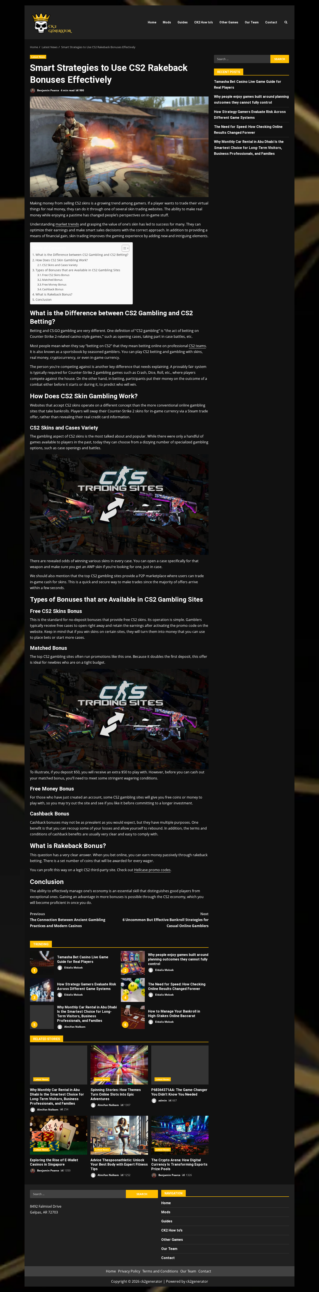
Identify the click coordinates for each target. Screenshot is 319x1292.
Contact (271, 22)
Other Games (228, 22)
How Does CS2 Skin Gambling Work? (62, 260)
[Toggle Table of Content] (123, 248)
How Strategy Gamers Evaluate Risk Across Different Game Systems (42, 990)
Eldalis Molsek (73, 967)
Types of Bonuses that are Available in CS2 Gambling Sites (78, 270)
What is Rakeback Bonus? (54, 294)
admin (162, 1100)
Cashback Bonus (52, 289)
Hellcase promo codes (152, 869)
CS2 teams (197, 345)
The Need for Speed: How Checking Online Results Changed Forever (133, 990)
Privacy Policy (129, 1271)
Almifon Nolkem (75, 1027)
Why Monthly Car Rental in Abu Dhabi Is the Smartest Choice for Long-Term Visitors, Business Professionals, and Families (42, 1017)
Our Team (252, 22)
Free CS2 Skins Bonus (55, 275)
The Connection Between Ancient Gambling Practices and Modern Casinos (67, 919)
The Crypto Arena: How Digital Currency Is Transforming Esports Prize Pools (180, 1135)
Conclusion (44, 299)
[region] (56, 1258)
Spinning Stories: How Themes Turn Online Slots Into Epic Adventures (119, 1065)
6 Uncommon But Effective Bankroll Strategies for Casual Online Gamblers (166, 919)
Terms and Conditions (160, 1271)
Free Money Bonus (54, 284)
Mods (167, 22)
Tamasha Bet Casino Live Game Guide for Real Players (42, 963)
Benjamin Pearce (47, 90)
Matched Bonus (52, 280)
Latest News (38, 56)
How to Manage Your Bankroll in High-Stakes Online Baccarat (133, 1017)
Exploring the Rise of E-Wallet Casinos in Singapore (58, 1135)
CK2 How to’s (203, 22)
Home (152, 22)
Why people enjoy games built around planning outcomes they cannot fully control (133, 963)
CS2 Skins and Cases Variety (60, 265)
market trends (67, 224)
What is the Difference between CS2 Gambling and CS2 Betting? (82, 255)
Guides (183, 22)
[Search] (286, 22)
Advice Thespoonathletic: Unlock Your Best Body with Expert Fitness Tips (119, 1135)
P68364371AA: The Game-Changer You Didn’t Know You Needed (180, 1065)
